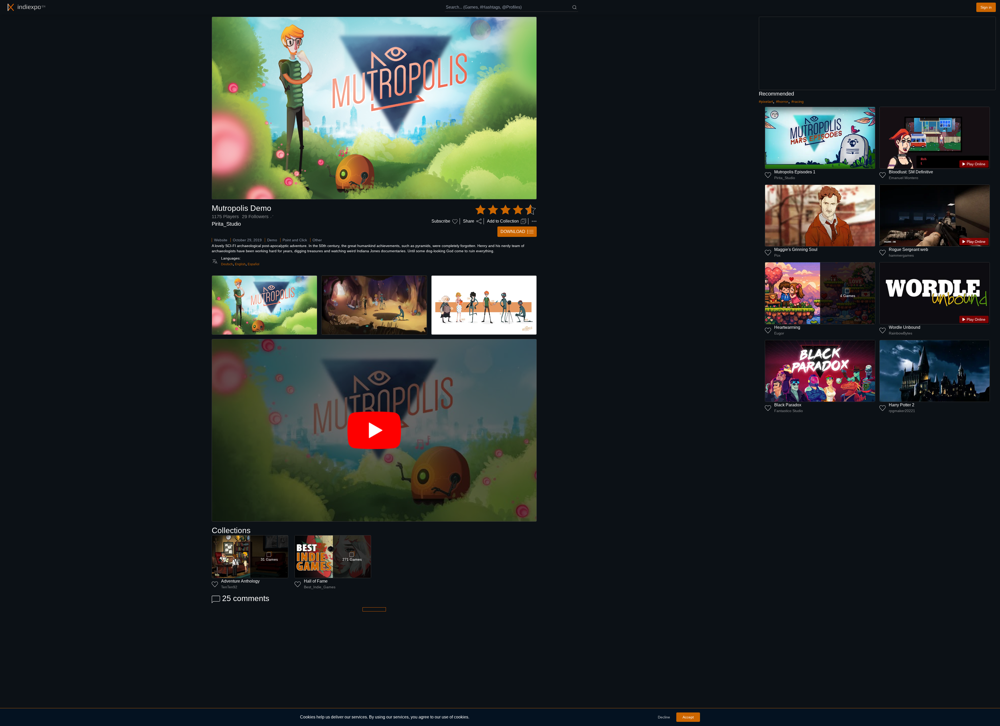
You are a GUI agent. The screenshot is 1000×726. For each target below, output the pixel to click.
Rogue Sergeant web (908, 249)
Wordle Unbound (904, 327)
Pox (777, 255)
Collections (231, 530)
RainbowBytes (900, 333)
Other (317, 240)
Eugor (779, 333)
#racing (797, 101)
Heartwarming (787, 327)
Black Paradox (787, 405)
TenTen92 (229, 587)
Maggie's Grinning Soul (795, 249)
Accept (688, 717)
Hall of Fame (316, 581)
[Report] (534, 221)
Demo (272, 240)
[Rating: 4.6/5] (505, 210)
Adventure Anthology (240, 581)
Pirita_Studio (226, 224)
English (240, 264)
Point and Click (295, 240)
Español (253, 264)
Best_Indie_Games (319, 587)
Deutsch (227, 264)
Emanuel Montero (903, 178)
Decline (664, 717)
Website (220, 240)
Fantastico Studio (788, 411)
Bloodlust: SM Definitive (911, 172)
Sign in (986, 7)
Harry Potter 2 (901, 405)
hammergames (901, 255)
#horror (782, 101)
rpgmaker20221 (902, 411)
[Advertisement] (877, 53)
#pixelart (766, 101)
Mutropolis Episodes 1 (794, 172)
